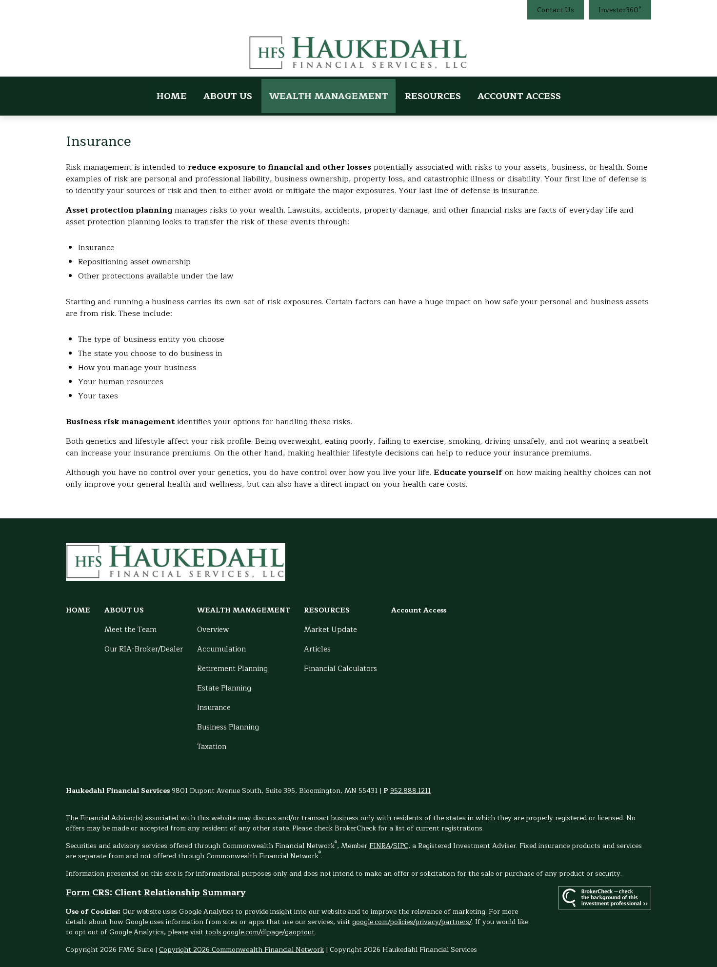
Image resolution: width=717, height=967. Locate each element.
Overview (213, 630)
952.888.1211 (410, 790)
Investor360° (619, 10)
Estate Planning (224, 688)
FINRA (380, 845)
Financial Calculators (340, 669)
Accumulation (221, 649)
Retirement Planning (232, 669)
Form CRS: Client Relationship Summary (156, 892)
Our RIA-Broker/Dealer (143, 649)
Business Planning (228, 727)
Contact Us (555, 10)
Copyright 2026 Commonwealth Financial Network (241, 949)
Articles (317, 649)
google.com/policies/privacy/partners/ (412, 922)
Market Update (330, 630)
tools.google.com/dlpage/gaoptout (260, 932)
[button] (171, 96)
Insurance (214, 708)
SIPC (400, 845)
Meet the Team (130, 630)
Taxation (211, 747)
